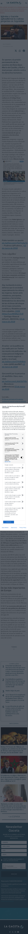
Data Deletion (5, 527)
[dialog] (14, 467)
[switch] (22, 438)
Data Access (14, 527)
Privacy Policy (22, 527)
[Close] (24, 406)
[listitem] (14, 434)
